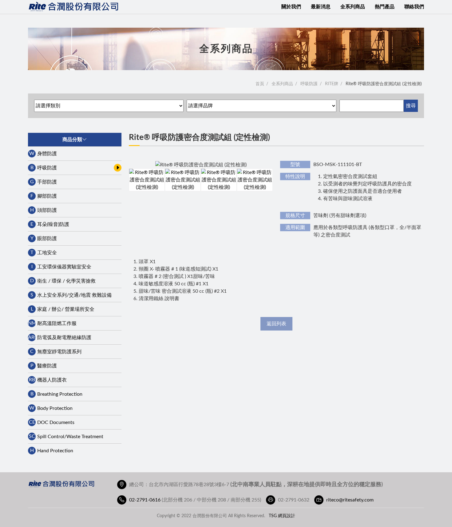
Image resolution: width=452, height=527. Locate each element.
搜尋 (411, 105)
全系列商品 (352, 6)
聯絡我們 (414, 6)
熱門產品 (385, 6)
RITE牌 (331, 84)
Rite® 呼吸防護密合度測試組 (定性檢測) (384, 84)
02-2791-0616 (145, 499)
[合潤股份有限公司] (74, 7)
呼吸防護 (309, 84)
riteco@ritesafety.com (350, 499)
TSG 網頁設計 (282, 515)
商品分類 (72, 139)
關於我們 (291, 6)
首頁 (260, 84)
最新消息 (321, 6)
